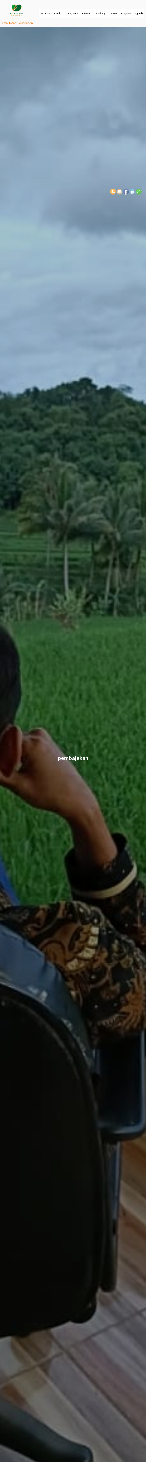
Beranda (45, 13)
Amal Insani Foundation (17, 23)
